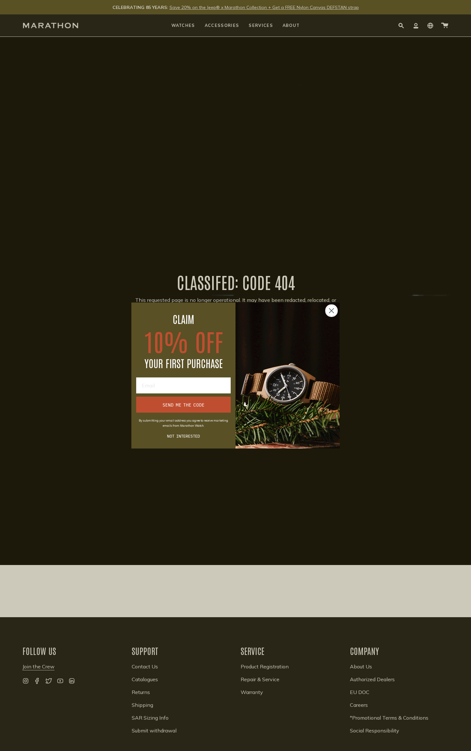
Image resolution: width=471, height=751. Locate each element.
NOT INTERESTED (183, 435)
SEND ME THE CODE (183, 404)
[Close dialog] (331, 310)
